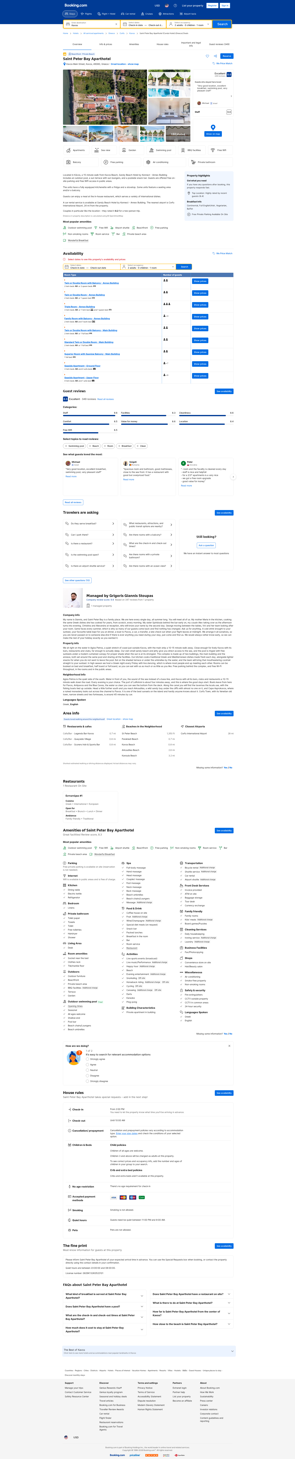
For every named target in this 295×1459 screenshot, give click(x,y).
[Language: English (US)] (166, 5)
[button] (213, 130)
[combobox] (92, 25)
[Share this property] (215, 56)
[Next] (231, 96)
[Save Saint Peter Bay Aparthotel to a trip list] (207, 56)
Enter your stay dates (127, 1133)
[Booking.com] (76, 5)
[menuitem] (70, 13)
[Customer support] (175, 5)
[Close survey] (229, 1046)
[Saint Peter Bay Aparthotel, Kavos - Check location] (64, 64)
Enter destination (79, 23)
